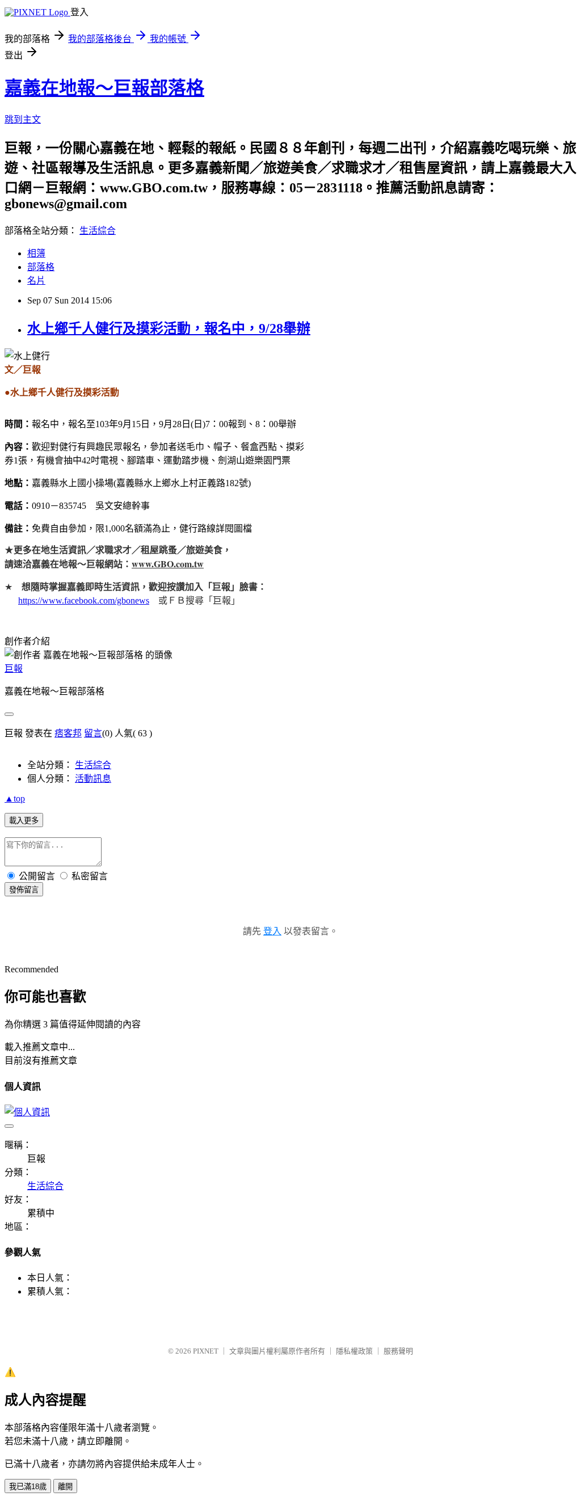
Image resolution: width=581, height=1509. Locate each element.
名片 (36, 280)
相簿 (36, 253)
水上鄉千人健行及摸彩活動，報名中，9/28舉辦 (168, 328)
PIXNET (205, 1351)
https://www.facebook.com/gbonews (83, 600)
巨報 (14, 668)
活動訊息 (93, 778)
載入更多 (24, 820)
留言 (93, 733)
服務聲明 (398, 1351)
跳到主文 (23, 119)
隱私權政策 (354, 1351)
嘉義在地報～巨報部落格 (104, 88)
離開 (65, 1486)
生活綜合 (97, 230)
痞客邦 (68, 733)
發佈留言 (24, 890)
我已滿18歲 (28, 1486)
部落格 (40, 267)
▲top (15, 798)
